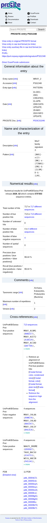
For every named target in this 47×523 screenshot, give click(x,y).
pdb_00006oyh (30, 484)
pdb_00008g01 (30, 496)
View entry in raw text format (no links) (19, 44)
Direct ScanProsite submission (15, 62)
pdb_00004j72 (30, 478)
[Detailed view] (9, 475)
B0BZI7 (28, 334)
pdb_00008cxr (30, 493)
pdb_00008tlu (30, 502)
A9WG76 (28, 418)
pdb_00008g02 (30, 499)
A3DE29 (28, 340)
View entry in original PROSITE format (19, 41)
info (15, 79)
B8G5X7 (28, 424)
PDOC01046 (39, 121)
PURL (5, 53)
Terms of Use (19, 520)
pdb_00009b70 (30, 505)
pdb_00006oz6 (30, 490)
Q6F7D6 (28, 346)
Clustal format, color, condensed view (36, 375)
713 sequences (30, 325)
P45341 (28, 461)
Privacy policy (28, 520)
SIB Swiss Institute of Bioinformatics (31, 518)
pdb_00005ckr (30, 481)
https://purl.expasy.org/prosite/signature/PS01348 (23, 56)
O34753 (28, 455)
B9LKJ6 (28, 430)
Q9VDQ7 (28, 449)
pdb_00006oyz (30, 487)
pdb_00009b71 (30, 508)
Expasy (7, 518)
